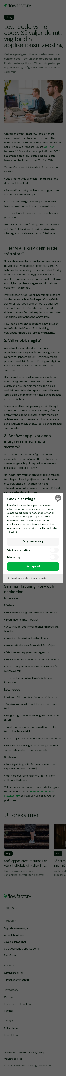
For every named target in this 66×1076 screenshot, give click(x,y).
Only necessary (33, 541)
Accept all (33, 566)
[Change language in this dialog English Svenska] (57, 498)
